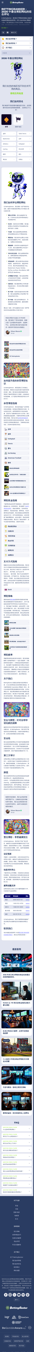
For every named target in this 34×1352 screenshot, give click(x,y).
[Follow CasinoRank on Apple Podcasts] (27, 1295)
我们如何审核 (16, 1260)
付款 (16, 1209)
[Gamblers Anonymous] (14, 1317)
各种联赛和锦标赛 (23, 418)
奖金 (16, 1206)
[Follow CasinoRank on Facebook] (6, 1295)
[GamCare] (23, 1317)
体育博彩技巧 (16, 1235)
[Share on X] (3, 32)
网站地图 (17, 1270)
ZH (16, 1300)
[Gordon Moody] (16, 1322)
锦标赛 (17, 1216)
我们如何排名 (16, 1264)
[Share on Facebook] (7, 32)
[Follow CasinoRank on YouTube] (19, 1295)
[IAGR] (7, 1317)
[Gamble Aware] (14, 1327)
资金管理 (17, 1241)
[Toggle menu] (2, 2)
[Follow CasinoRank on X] (14, 1295)
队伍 (16, 1219)
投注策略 (17, 1231)
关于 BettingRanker (16, 1257)
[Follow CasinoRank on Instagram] (10, 1295)
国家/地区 (17, 1212)
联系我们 (17, 1267)
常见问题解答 (16, 1245)
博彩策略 (12, 599)
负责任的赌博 (16, 1238)
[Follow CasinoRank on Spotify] (23, 1295)
